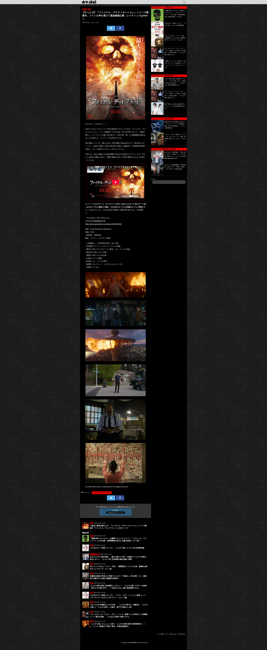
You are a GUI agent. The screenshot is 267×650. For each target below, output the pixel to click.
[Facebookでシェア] (120, 28)
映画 (89, 9)
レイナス (96, 22)
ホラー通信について (162, 634)
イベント (92, 554)
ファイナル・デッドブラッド (101, 492)
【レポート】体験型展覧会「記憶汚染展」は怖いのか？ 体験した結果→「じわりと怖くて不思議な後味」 (175, 167)
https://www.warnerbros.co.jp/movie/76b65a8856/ (103, 224)
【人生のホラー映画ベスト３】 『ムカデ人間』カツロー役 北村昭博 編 (117, 548)
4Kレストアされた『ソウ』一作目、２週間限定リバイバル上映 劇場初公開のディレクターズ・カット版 (175, 38)
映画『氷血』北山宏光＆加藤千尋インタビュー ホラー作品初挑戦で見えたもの (175, 106)
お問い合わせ (173, 634)
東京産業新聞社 (132, 642)
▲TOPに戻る (181, 634)
